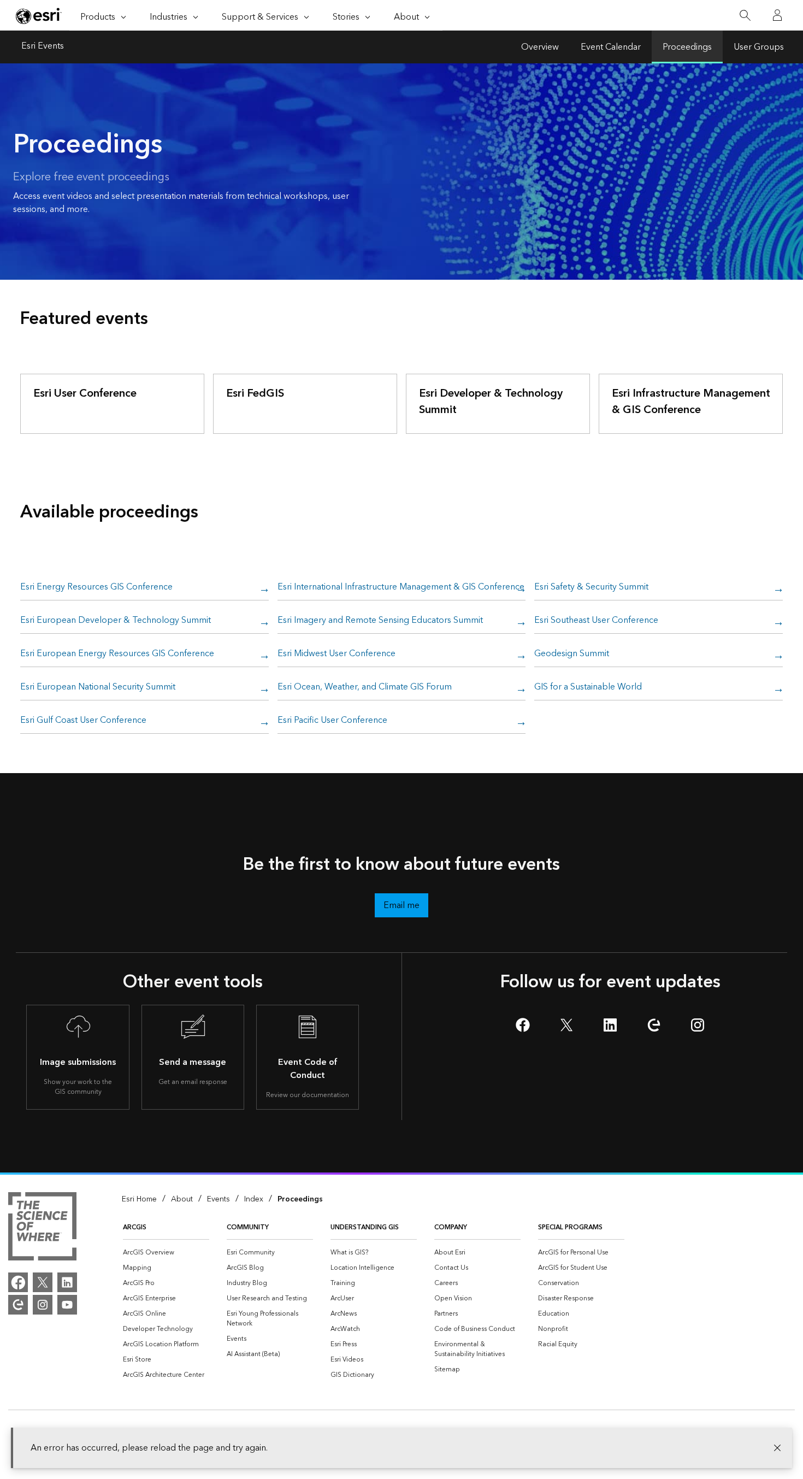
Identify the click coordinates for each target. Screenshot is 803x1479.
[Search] (745, 16)
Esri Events (42, 47)
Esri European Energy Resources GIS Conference (117, 654)
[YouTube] (67, 1305)
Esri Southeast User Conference (596, 621)
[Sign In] (777, 15)
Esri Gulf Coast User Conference (83, 721)
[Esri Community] (18, 1305)
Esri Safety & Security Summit (591, 587)
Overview (540, 47)
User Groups (759, 47)
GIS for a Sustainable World (588, 687)
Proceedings (687, 47)
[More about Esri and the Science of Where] (42, 1228)
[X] (42, 1282)
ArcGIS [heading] (134, 1227)
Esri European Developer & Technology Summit (115, 621)
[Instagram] (42, 1305)
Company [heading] (450, 1227)
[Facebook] (18, 1282)
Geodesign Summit (571, 654)
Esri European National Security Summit (97, 687)
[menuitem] (166, 1252)
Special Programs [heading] (570, 1227)
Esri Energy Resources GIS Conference (96, 587)
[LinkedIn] (67, 1282)
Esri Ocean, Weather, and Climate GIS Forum (364, 687)
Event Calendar (611, 47)
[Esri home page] (39, 16)
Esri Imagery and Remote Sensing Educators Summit (380, 621)
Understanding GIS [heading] (364, 1227)
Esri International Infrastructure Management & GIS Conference (400, 587)
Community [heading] (248, 1227)
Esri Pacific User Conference (332, 721)
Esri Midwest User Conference (336, 654)
